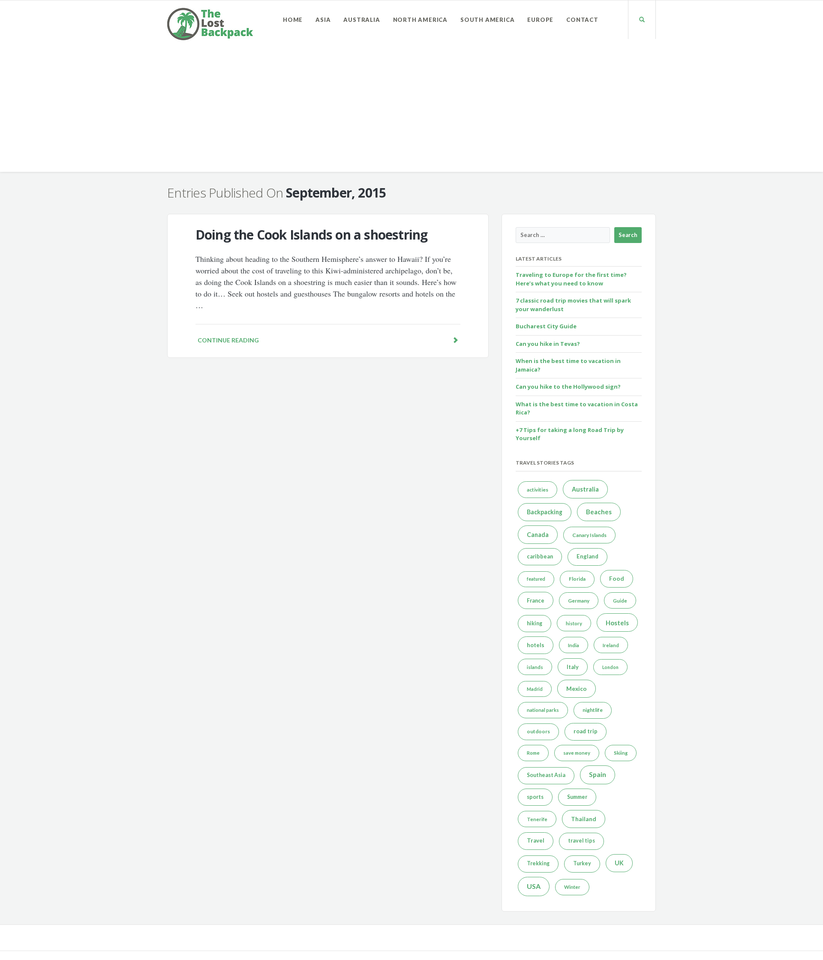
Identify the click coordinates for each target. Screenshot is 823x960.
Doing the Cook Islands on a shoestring (311, 234)
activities (537, 489)
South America (487, 19)
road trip (586, 731)
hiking (534, 623)
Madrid (535, 689)
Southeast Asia (546, 775)
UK (619, 863)
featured (536, 579)
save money (576, 753)
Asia (322, 19)
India (573, 645)
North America (420, 19)
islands (535, 667)
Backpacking (544, 512)
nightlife (593, 710)
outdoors (538, 731)
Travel (535, 840)
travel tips (581, 840)
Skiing (621, 753)
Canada (538, 534)
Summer (577, 797)
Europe (540, 19)
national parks (543, 710)
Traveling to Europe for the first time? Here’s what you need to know (571, 279)
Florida (577, 579)
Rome (533, 753)
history (574, 623)
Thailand (583, 818)
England (587, 556)
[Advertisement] (411, 112)
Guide (620, 600)
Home (293, 19)
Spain (597, 774)
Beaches (599, 512)
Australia (361, 19)
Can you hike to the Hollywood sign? (568, 386)
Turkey (582, 863)
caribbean (540, 556)
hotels (535, 645)
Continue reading (228, 340)
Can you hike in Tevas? (548, 344)
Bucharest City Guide (546, 326)
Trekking (538, 863)
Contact (582, 19)
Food (616, 578)
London (610, 667)
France (535, 600)
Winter (572, 887)
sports (535, 797)
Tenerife (537, 819)
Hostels (617, 623)
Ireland (611, 645)
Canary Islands (589, 535)
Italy (573, 666)
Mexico (576, 688)
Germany (578, 600)
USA (534, 886)
